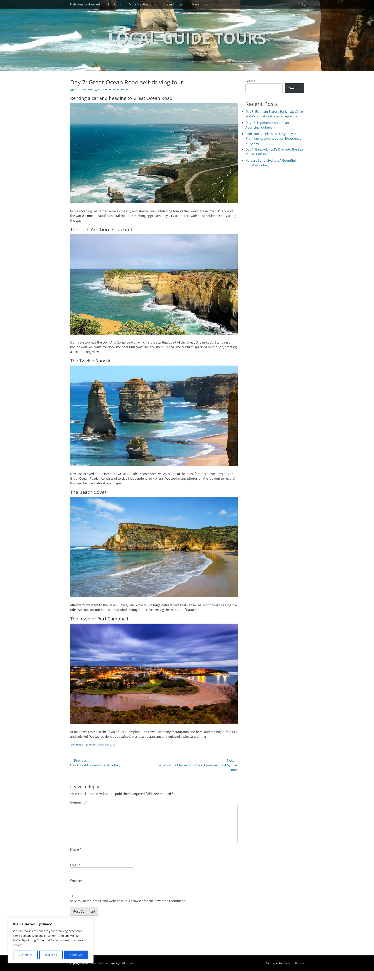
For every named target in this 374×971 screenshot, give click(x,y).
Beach (92, 744)
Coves (100, 744)
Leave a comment (122, 89)
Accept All (76, 955)
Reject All (51, 955)
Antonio (102, 89)
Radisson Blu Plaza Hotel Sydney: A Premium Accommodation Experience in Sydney (273, 138)
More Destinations (142, 4)
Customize (25, 955)
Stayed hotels (174, 4)
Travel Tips (199, 4)
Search (250, 81)
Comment (78, 802)
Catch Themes (296, 963)
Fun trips (114, 4)
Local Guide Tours (187, 37)
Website (76, 880)
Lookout (110, 744)
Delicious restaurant (85, 4)
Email (75, 865)
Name (75, 849)
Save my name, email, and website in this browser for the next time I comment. (128, 901)
